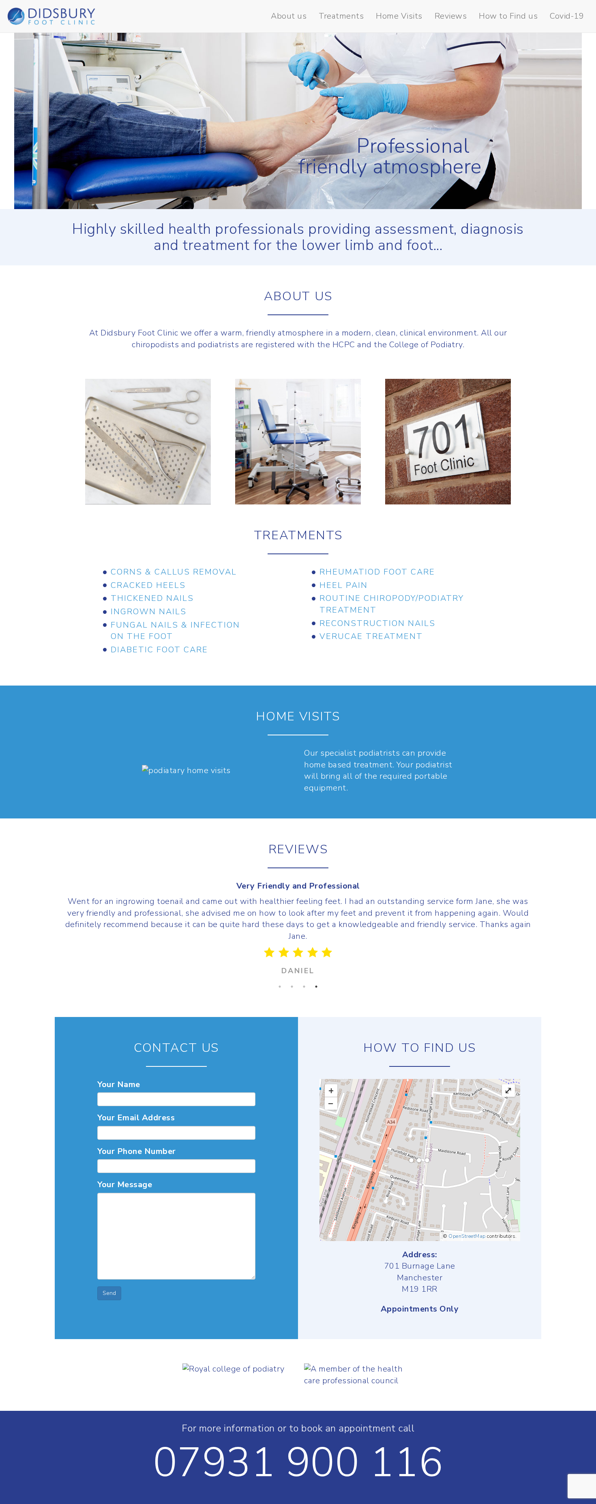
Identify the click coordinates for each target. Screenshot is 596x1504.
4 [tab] (316, 987)
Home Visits (399, 16)
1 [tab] (280, 987)
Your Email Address (136, 1117)
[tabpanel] (298, 930)
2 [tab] (292, 987)
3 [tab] (304, 987)
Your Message (124, 1184)
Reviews (451, 16)
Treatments (341, 16)
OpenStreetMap (467, 1236)
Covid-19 (567, 16)
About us (289, 16)
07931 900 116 (298, 1462)
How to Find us (508, 16)
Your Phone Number (136, 1151)
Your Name (118, 1084)
